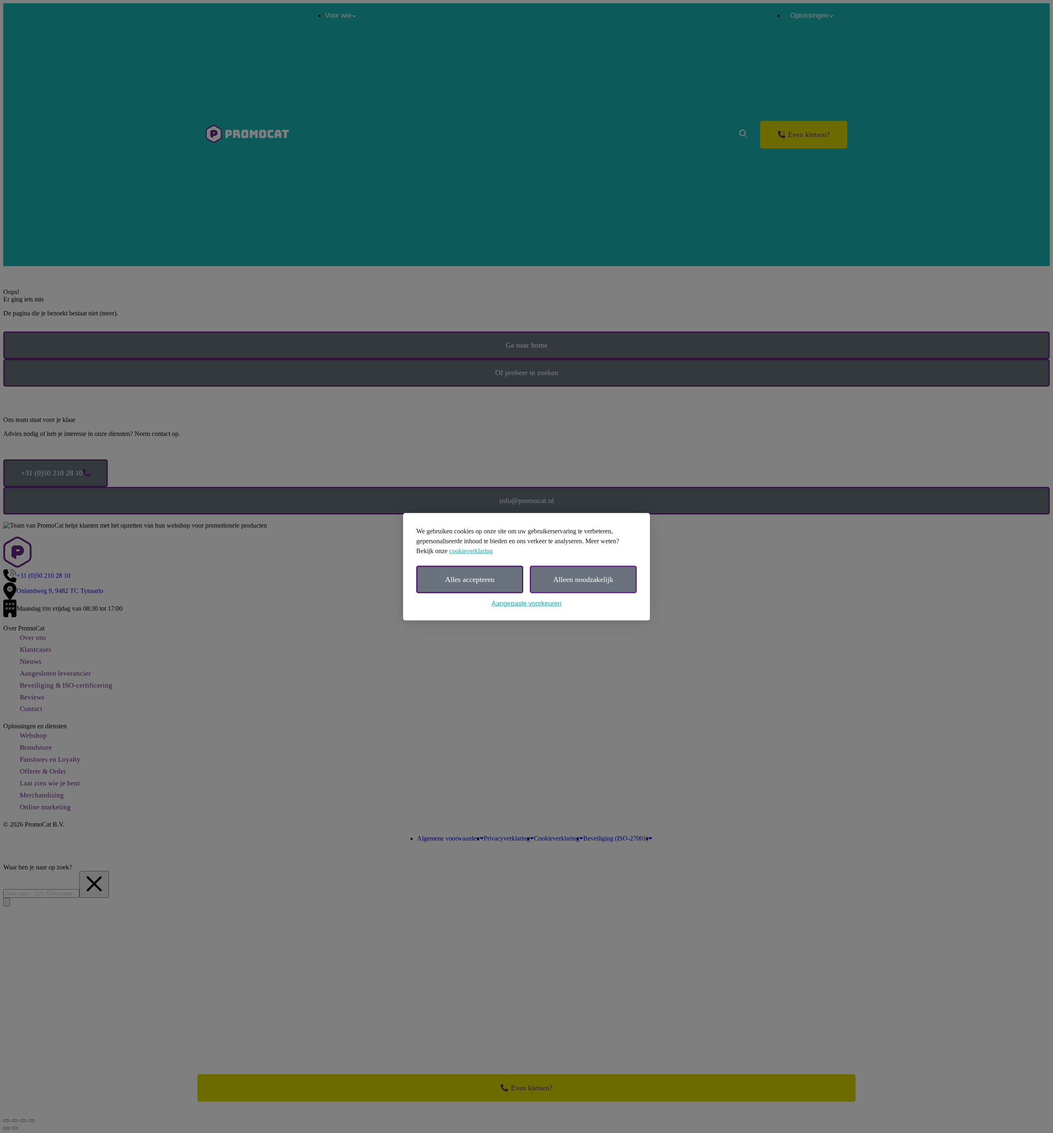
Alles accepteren (469, 579)
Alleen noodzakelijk (583, 579)
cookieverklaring (471, 550)
